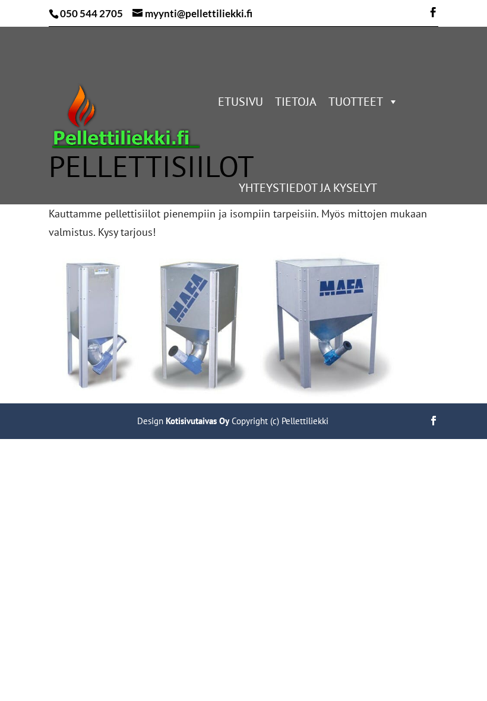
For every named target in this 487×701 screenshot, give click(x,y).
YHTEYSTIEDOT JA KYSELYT (308, 187)
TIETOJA (296, 101)
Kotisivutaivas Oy (197, 421)
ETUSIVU (240, 101)
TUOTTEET (355, 101)
